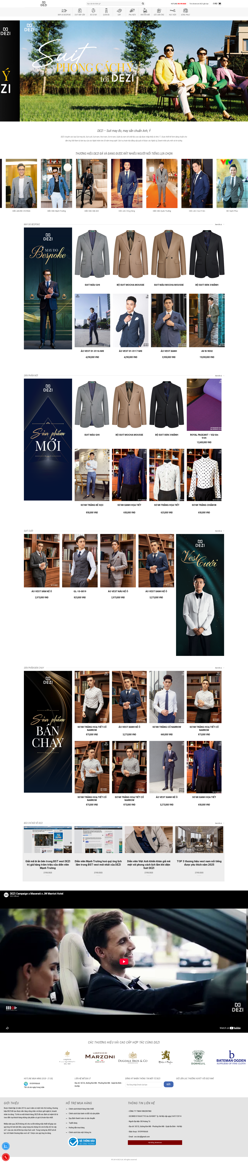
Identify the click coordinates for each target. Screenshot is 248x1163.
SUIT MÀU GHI (92, 284)
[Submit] (143, 4)
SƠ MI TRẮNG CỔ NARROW (166, 727)
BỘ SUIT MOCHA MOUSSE (130, 284)
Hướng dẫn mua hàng (76, 1127)
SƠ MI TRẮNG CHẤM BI (204, 505)
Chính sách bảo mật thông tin (80, 1132)
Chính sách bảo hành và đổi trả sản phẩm (84, 1113)
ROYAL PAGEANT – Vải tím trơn (204, 436)
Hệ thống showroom (155, 1142)
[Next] (239, 71)
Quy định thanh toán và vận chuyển (82, 1118)
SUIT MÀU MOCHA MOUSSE (169, 284)
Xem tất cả (218, 224)
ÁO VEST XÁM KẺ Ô (42, 591)
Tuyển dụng (73, 1123)
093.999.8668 (181, 4)
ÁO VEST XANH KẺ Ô (156, 591)
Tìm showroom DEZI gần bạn (198, 4)
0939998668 (35, 1083)
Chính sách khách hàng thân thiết (81, 1109)
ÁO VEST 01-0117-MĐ (130, 351)
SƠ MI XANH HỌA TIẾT (129, 505)
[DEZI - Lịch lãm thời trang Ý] (51, 3)
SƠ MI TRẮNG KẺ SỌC (92, 505)
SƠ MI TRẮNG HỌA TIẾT (166, 505)
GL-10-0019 (80, 591)
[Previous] (8, 71)
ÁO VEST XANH (169, 351)
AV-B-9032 (207, 351)
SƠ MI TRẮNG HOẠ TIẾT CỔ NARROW (92, 728)
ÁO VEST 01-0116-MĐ (92, 351)
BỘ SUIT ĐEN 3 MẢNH (206, 284)
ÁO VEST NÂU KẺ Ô (118, 591)
